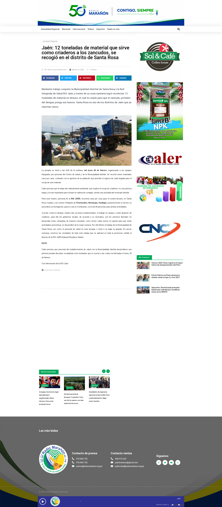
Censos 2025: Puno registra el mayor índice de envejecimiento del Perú (167, 264)
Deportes (100, 29)
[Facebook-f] (158, 462)
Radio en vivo (113, 29)
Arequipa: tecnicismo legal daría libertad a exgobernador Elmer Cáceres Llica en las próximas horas (48, 398)
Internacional (79, 29)
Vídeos (91, 29)
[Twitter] (165, 462)
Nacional (66, 29)
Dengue (57, 270)
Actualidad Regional (50, 29)
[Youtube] (171, 462)
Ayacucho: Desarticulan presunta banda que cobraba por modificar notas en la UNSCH (165, 289)
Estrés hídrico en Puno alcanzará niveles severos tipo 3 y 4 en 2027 (165, 276)
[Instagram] (177, 462)
